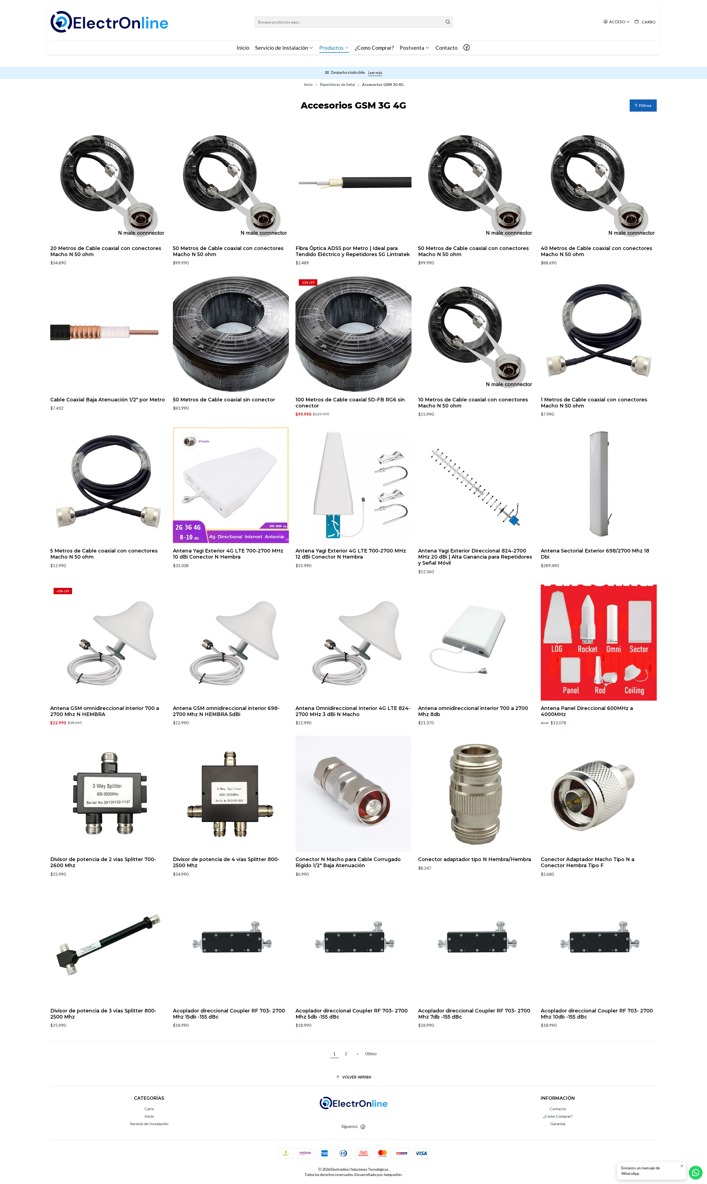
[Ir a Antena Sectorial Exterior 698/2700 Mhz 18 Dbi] (599, 485)
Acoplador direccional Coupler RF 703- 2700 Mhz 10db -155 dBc (597, 1014)
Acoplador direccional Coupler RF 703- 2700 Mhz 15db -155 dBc (229, 1014)
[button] (643, 105)
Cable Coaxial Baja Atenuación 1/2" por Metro (107, 399)
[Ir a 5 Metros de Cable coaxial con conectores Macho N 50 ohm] (108, 485)
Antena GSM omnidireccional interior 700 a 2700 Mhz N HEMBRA (104, 711)
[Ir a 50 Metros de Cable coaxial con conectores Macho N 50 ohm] (231, 183)
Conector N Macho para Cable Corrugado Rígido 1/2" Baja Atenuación (348, 862)
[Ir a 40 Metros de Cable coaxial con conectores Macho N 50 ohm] (599, 183)
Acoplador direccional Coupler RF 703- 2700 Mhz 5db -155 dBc (352, 1014)
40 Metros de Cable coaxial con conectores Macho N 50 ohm (596, 251)
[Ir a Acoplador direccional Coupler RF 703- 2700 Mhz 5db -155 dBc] (353, 945)
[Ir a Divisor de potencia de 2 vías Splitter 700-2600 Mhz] (108, 794)
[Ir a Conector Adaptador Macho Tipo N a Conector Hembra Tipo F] (599, 794)
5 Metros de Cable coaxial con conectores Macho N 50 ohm (104, 554)
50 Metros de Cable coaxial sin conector (224, 399)
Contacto (558, 1108)
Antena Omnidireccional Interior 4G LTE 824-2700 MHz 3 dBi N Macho (353, 711)
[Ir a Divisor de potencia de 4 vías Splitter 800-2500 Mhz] (231, 794)
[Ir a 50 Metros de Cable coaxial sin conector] (231, 334)
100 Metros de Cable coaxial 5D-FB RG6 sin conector (350, 403)
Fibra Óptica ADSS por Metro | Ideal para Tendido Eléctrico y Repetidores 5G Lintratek (353, 251)
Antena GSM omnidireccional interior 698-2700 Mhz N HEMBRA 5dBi (226, 711)
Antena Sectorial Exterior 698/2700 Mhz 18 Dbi (595, 554)
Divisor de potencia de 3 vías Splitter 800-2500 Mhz (103, 1014)
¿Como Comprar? (558, 1116)
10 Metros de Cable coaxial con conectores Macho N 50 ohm (473, 403)
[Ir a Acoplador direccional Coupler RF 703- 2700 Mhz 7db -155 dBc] (476, 945)
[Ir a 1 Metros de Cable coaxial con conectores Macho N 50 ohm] (599, 334)
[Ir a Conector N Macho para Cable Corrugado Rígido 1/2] (353, 794)
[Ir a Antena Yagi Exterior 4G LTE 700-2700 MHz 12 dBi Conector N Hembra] (353, 485)
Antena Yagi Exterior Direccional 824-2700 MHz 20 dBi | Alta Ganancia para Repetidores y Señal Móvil (475, 557)
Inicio (308, 85)
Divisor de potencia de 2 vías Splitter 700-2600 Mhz (103, 862)
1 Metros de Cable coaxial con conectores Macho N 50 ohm (594, 403)
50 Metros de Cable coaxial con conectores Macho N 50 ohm (228, 251)
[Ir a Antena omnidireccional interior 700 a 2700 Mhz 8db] (476, 643)
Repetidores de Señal (337, 85)
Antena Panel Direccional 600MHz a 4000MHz (587, 711)
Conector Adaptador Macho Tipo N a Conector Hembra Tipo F (587, 862)
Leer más (375, 72)
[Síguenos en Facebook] (467, 47)
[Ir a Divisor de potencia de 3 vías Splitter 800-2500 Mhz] (108, 945)
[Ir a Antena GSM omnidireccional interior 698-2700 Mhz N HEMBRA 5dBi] (231, 643)
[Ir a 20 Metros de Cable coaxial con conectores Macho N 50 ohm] (108, 183)
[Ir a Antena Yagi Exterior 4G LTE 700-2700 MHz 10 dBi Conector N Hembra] (231, 485)
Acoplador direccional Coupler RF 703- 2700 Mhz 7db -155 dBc (474, 1014)
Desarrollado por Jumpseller (378, 1174)
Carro (149, 1108)
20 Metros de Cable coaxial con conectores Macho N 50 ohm (105, 251)
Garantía (557, 1123)
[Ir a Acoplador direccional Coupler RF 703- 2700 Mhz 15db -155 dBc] (231, 945)
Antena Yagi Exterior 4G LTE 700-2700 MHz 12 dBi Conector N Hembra (351, 554)
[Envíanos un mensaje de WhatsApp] (696, 1173)
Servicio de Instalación (149, 1123)
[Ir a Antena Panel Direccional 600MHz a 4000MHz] (599, 643)
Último (371, 1053)
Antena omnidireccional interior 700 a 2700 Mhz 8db (473, 711)
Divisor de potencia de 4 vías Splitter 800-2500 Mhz (226, 862)
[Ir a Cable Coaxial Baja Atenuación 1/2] (108, 334)
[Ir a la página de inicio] (109, 22)
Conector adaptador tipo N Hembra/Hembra (474, 859)
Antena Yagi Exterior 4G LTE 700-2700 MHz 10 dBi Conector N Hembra (228, 554)
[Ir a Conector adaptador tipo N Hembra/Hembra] (476, 794)
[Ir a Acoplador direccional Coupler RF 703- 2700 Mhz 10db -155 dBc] (599, 945)
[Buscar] (447, 22)
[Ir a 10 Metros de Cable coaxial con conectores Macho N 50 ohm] (476, 334)
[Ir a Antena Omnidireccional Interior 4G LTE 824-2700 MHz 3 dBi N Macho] (353, 643)
